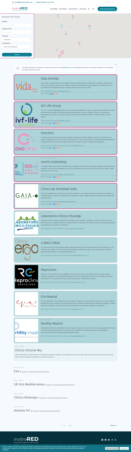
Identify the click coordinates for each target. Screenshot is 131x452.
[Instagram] (110, 2)
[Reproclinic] (26, 276)
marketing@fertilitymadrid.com (78, 336)
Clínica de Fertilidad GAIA (59, 189)
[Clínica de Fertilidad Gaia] (26, 196)
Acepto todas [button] (124, 448)
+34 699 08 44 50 (62, 145)
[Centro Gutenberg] (26, 168)
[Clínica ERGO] (26, 250)
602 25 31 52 (61, 282)
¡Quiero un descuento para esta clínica (35, 372)
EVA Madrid (49, 297)
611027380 (59, 228)
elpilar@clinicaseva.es (77, 309)
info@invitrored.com (23, 2)
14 (70, 425)
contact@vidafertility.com (64, 91)
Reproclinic (49, 270)
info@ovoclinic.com (78, 145)
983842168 (48, 228)
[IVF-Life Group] (26, 114)
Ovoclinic (47, 133)
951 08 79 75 (48, 145)
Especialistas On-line (45, 2)
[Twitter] (112, 2)
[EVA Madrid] (26, 303)
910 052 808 (48, 336)
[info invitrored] (118, 2)
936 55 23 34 (48, 282)
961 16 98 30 (48, 309)
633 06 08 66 (49, 201)
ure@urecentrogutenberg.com (66, 174)
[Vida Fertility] (26, 87)
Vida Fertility (50, 79)
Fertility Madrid (51, 323)
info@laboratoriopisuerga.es (76, 228)
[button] (63, 52)
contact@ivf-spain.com (64, 120)
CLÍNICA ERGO (50, 243)
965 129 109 (48, 120)
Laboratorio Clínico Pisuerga (61, 216)
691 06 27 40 (61, 309)
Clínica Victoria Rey (28, 350)
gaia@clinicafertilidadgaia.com (68, 201)
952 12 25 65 (48, 174)
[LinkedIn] (107, 2)
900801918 (48, 91)
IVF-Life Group (51, 106)
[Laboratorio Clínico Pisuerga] (26, 223)
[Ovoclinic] (26, 141)
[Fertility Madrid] (26, 330)
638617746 (60, 336)
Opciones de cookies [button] (112, 448)
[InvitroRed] (26, 440)
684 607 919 (61, 255)
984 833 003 (48, 255)
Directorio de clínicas (107, 9)
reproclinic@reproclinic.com (78, 282)
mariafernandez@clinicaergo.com (80, 255)
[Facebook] (115, 2)
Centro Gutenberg (53, 162)
